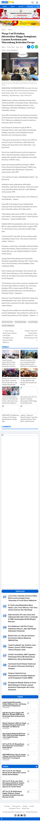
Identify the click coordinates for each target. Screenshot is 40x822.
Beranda (7, 806)
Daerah (20, 6)
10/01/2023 (11, 47)
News (12, 6)
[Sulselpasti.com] (8, 3)
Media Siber (25, 808)
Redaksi (25, 806)
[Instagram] (24, 815)
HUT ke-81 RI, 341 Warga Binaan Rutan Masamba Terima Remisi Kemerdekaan (13, 745)
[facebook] (28, 47)
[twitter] (32, 47)
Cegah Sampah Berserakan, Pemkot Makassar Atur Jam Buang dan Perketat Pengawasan (14, 704)
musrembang (32, 322)
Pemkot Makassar (8, 325)
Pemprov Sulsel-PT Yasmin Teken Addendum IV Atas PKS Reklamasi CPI (30, 335)
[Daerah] (36, 767)
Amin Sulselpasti (12, 50)
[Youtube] (21, 815)
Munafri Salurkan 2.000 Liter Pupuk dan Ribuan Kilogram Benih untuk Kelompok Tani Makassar (14, 724)
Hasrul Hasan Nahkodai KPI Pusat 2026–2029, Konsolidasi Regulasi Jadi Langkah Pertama (13, 735)
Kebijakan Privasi (14, 808)
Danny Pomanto (7, 322)
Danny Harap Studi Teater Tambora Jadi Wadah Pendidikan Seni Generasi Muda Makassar (10, 336)
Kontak (31, 806)
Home (5, 6)
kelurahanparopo (20, 322)
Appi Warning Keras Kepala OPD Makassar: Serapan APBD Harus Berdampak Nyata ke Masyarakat (13, 714)
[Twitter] (18, 815)
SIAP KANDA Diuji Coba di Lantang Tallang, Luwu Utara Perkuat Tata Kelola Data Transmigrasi (14, 756)
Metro (10, 29)
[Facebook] (15, 815)
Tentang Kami (16, 806)
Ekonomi (30, 6)
